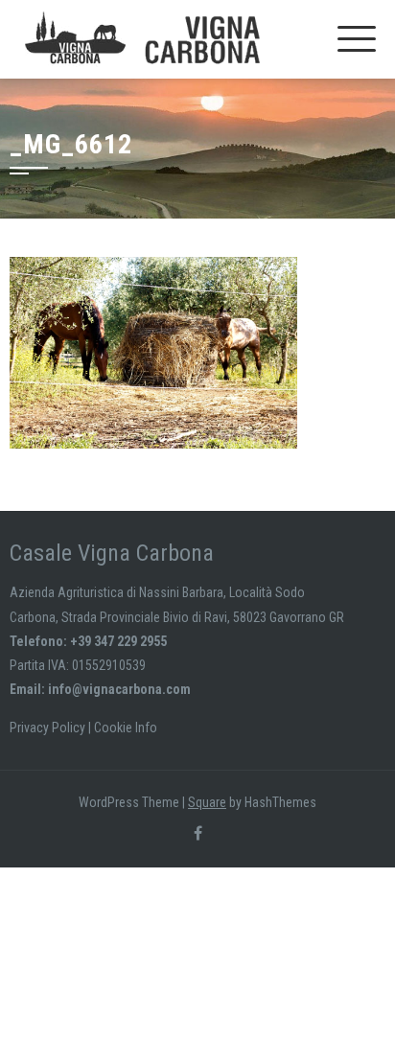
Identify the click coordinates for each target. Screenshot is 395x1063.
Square (207, 802)
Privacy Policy (47, 727)
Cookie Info (125, 727)
